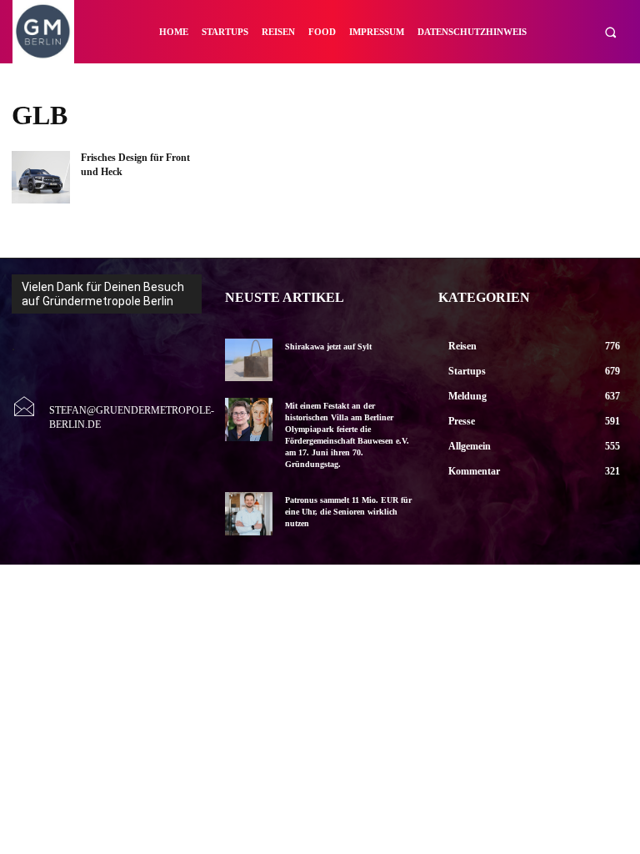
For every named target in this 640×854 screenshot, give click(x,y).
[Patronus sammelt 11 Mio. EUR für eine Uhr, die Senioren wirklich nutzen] (248, 513)
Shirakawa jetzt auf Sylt (328, 346)
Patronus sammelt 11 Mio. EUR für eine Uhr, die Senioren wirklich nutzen (348, 511)
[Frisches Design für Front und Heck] (41, 177)
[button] (610, 32)
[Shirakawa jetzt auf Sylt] (248, 360)
